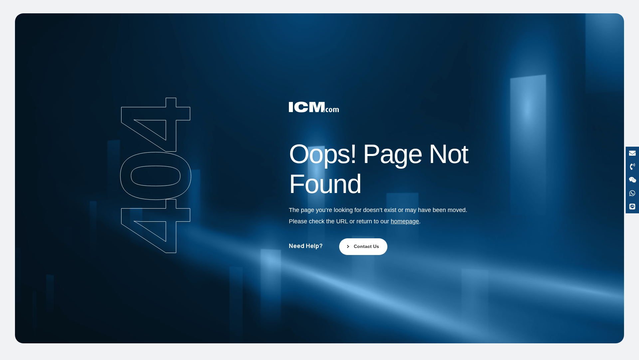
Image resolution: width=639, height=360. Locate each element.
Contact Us (366, 246)
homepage (405, 221)
